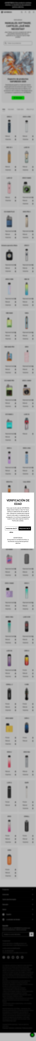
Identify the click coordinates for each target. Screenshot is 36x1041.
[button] (11, 528)
